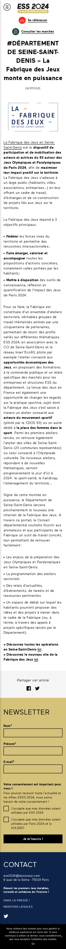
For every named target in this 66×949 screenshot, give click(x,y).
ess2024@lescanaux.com (22, 875)
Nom (8, 726)
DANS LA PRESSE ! (17, 900)
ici (39, 649)
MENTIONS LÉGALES (18, 906)
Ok (33, 943)
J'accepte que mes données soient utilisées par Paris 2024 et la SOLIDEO (36, 824)
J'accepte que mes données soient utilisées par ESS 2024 (36, 810)
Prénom (10, 744)
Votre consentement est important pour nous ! (32, 786)
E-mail (9, 762)
